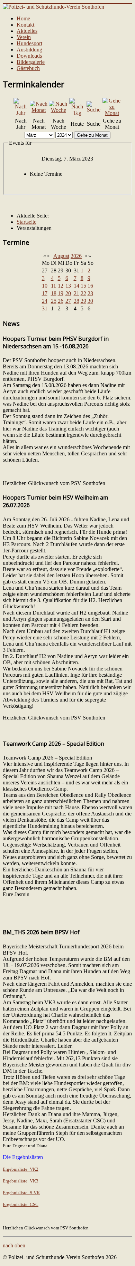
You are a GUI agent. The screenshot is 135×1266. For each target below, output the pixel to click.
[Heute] (77, 113)
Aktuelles (27, 31)
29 (83, 301)
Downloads (29, 56)
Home (23, 18)
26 (60, 301)
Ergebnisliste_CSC (20, 1204)
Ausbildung (29, 49)
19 (60, 293)
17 (44, 293)
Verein (24, 37)
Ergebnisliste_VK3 (20, 1180)
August (61, 256)
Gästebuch (28, 68)
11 (53, 286)
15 (83, 286)
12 (60, 286)
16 (90, 286)
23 (90, 293)
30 (90, 301)
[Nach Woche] (58, 110)
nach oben (14, 1245)
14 (76, 286)
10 (44, 286)
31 (44, 308)
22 (83, 293)
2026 (76, 256)
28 (76, 301)
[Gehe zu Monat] (112, 113)
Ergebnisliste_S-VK (21, 1192)
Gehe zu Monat (92, 135)
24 (44, 301)
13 (68, 286)
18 (53, 293)
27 (68, 301)
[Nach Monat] (38, 110)
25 (53, 301)
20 (68, 293)
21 (76, 293)
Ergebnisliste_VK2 (20, 1169)
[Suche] (94, 110)
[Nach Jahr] (21, 113)
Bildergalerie (31, 62)
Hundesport (29, 43)
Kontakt (25, 25)
